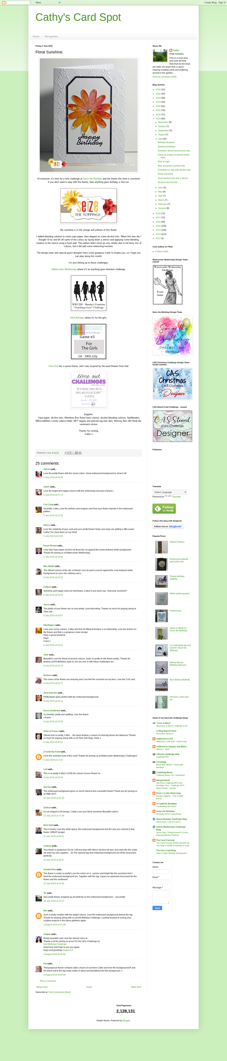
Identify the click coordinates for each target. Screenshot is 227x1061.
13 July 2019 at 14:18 (53, 883)
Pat (45, 963)
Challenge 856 (162, 757)
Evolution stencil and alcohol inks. (174, 150)
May (160, 191)
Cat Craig (48, 504)
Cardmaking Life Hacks (166, 806)
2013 (158, 234)
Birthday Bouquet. (166, 142)
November (163, 122)
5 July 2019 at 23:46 (53, 557)
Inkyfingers (49, 625)
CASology (161, 762)
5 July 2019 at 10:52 (53, 515)
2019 (158, 118)
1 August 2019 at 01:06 (54, 924)
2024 (158, 98)
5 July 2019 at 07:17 (53, 495)
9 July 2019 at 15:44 (53, 777)
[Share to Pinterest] (80, 453)
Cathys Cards (161, 251)
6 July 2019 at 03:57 (53, 615)
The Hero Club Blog (166, 850)
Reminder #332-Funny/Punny (169, 814)
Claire (46, 487)
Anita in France (51, 731)
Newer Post (42, 987)
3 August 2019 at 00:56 (54, 954)
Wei (45, 910)
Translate (176, 496)
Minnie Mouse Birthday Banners (178, 663)
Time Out (53, 366)
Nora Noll (48, 825)
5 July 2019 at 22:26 (53, 536)
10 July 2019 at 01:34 (53, 798)
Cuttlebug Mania (164, 772)
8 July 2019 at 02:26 (53, 721)
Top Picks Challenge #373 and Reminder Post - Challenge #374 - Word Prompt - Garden (170, 785)
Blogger (126, 1020)
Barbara (47, 675)
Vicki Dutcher (50, 693)
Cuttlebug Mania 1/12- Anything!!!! (170, 775)
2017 (158, 217)
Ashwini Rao (49, 869)
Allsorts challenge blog (167, 754)
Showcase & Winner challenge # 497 (172, 726)
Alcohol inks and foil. (168, 182)
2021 (158, 110)
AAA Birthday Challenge (55, 944)
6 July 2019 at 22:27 (53, 683)
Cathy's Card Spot (78, 17)
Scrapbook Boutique (166, 803)
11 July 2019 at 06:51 (53, 836)
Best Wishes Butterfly (180, 679)
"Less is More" (163, 723)
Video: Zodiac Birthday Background (171, 853)
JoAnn (46, 469)
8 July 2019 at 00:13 (53, 701)
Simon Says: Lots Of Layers (168, 822)
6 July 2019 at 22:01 (53, 665)
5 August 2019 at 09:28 (54, 975)
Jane (45, 654)
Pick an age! (164, 161)
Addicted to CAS (164, 739)
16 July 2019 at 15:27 (53, 901)
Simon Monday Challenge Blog (171, 819)
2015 (158, 226)
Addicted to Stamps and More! (171, 746)
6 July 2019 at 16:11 (53, 645)
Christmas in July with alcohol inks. (174, 170)
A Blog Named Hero (166, 731)
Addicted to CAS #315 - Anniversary (171, 741)
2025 (158, 94)
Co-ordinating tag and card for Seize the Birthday (180, 648)
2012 (158, 238)
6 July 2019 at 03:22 (53, 577)
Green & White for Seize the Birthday (178, 629)
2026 (158, 89)
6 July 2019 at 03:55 (53, 595)
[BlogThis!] (70, 453)
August (161, 134)
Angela (47, 934)
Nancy (46, 525)
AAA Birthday (77, 317)
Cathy (176, 50)
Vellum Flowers (177, 542)
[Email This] (66, 453)
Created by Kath (51, 751)
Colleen (47, 587)
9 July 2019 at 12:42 (53, 760)
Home (36, 36)
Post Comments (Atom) (60, 992)
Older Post (136, 987)
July (160, 139)
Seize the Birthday (92, 178)
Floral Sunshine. (166, 174)
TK (44, 893)
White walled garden (180, 593)
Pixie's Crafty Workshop (168, 793)
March (161, 200)
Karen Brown (50, 545)
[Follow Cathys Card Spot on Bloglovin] (168, 528)
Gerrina (47, 787)
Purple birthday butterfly (177, 577)
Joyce (46, 604)
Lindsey (47, 846)
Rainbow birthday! (166, 146)
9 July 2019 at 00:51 (53, 742)
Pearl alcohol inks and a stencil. (173, 178)
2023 (158, 102)
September (163, 130)
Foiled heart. (176, 611)
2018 (158, 213)
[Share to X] (73, 453)
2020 (158, 114)
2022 (158, 106)
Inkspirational (163, 780)
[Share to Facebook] (76, 453)
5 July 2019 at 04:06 (53, 477)
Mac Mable (48, 566)
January (162, 208)
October (162, 126)
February (162, 204)
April (160, 196)
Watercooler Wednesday (64, 269)
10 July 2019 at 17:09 (53, 816)
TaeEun (47, 807)
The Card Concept (165, 840)
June (161, 187)
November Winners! (164, 734)
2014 (158, 230)
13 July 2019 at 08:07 (53, 860)
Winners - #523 (162, 749)
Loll (45, 769)
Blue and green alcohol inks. (171, 166)
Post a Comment (48, 981)
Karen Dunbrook (51, 710)
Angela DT (67, 950)
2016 (158, 222)
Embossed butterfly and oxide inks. (179, 560)
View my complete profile (165, 77)
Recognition (51, 36)
